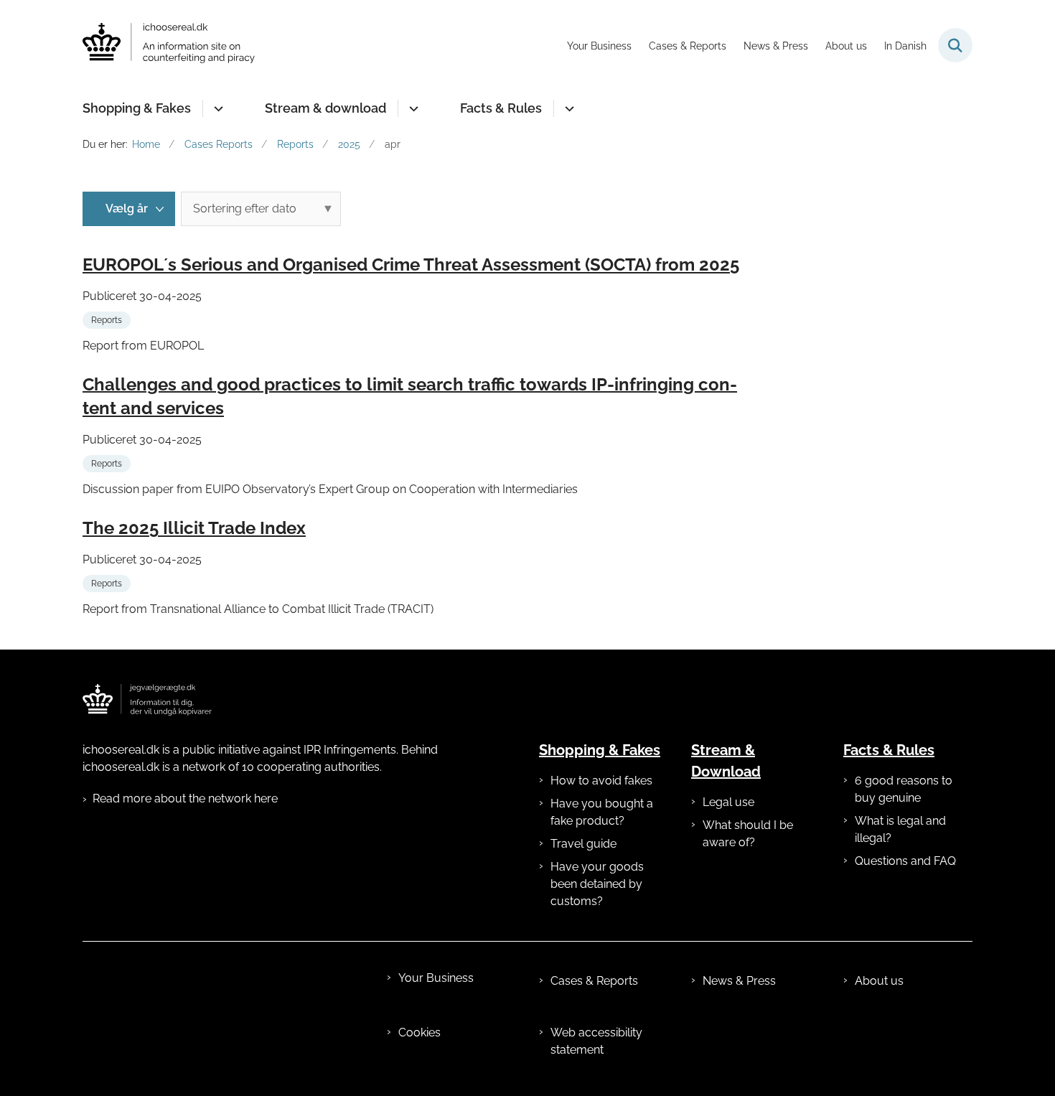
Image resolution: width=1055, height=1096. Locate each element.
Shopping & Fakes (137, 108)
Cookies (419, 1032)
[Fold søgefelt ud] (955, 45)
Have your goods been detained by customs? (597, 884)
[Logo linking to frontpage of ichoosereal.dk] (147, 700)
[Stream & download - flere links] (412, 108)
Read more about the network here (185, 798)
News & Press (739, 981)
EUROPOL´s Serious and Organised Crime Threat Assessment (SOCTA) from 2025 (411, 264)
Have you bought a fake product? (601, 812)
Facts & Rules (501, 108)
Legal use (728, 802)
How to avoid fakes (601, 780)
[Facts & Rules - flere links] (567, 108)
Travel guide (583, 844)
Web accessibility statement (596, 1041)
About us (879, 981)
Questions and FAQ (905, 861)
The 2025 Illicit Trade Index (194, 527)
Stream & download (325, 108)
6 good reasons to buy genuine (903, 789)
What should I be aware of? (748, 833)
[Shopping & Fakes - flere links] (216, 108)
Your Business (436, 978)
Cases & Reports (594, 981)
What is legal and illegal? (900, 829)
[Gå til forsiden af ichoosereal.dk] (169, 45)
